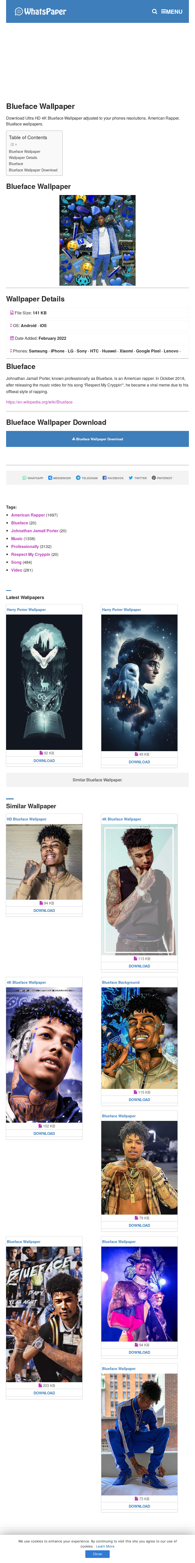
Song (17, 562)
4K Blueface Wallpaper (121, 818)
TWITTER (140, 478)
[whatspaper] (40, 11)
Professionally (25, 546)
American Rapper (28, 515)
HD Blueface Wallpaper (26, 818)
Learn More (105, 1546)
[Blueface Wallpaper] (97, 240)
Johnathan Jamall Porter (35, 531)
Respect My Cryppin (31, 554)
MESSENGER (62, 478)
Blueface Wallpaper (24, 151)
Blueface (16, 163)
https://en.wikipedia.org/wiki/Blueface (39, 402)
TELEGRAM (89, 478)
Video (17, 570)
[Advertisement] (97, 59)
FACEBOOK (115, 478)
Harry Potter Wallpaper (26, 609)
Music (17, 538)
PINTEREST (164, 478)
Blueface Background (121, 982)
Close (97, 1554)
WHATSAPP (35, 478)
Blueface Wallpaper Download (33, 169)
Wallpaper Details (23, 157)
